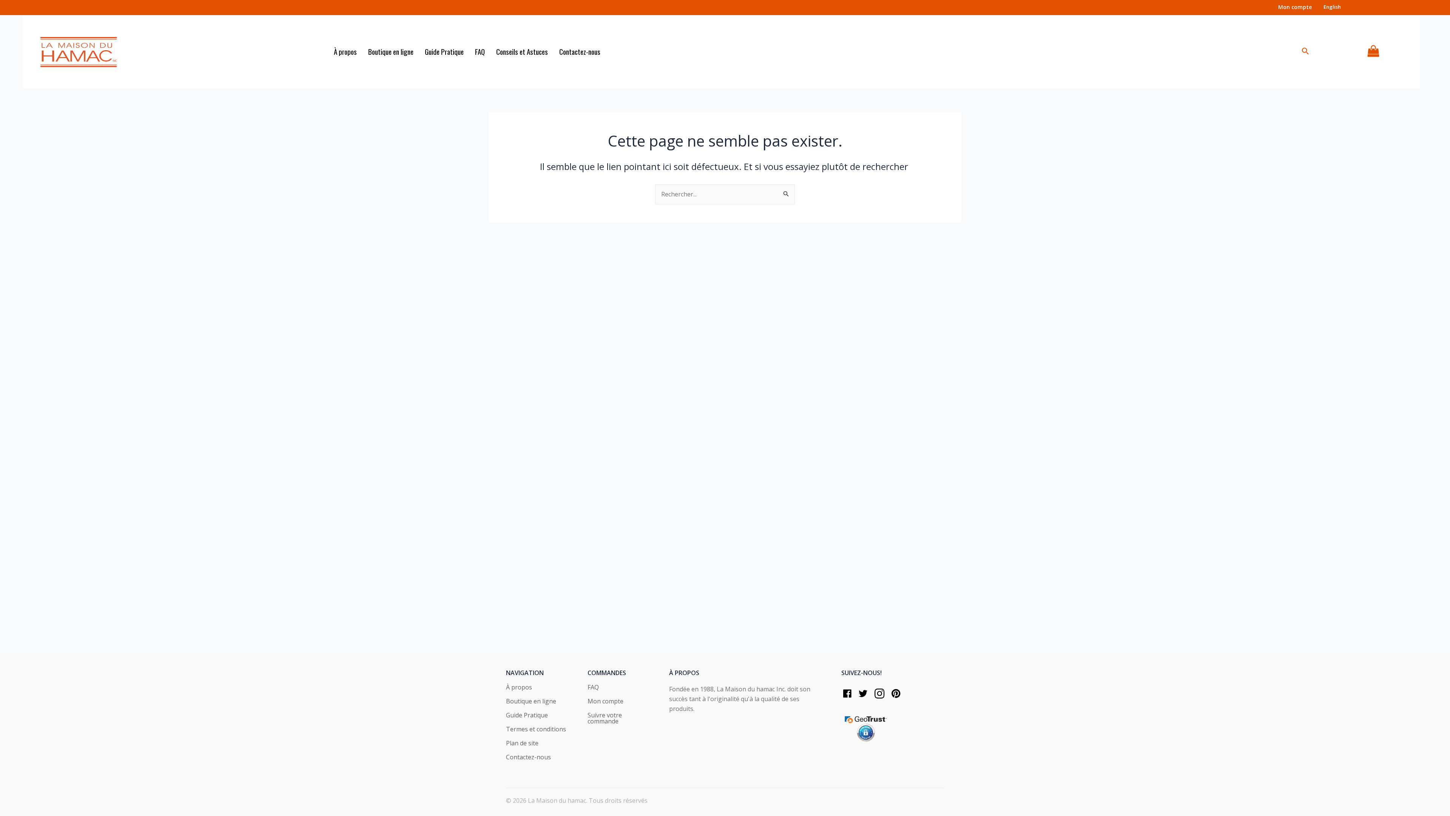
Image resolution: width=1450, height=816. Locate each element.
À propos (519, 687)
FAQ (593, 687)
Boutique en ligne (531, 701)
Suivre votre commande (605, 718)
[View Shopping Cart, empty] (1373, 51)
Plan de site (522, 743)
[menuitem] (1332, 7)
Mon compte (605, 701)
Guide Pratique (527, 715)
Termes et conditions (536, 729)
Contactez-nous (528, 757)
